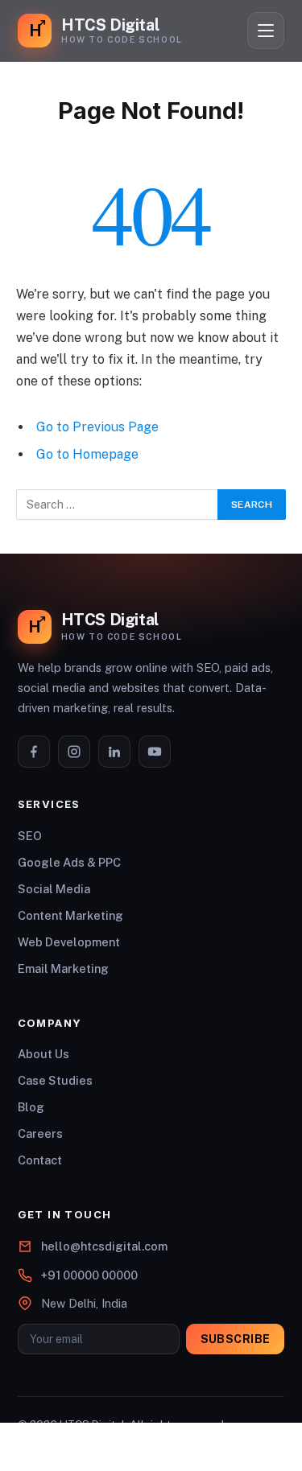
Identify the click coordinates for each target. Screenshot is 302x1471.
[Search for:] (117, 504)
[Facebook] (34, 752)
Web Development (69, 942)
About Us (43, 1054)
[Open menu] (265, 30)
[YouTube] (155, 752)
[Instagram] (74, 752)
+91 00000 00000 (89, 1275)
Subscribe (236, 1339)
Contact (40, 1160)
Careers (40, 1133)
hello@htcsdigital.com (104, 1246)
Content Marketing (70, 915)
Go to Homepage (87, 454)
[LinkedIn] (114, 752)
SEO (30, 836)
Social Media (54, 889)
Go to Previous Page (97, 427)
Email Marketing (63, 968)
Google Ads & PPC (69, 862)
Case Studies (55, 1080)
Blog (31, 1107)
